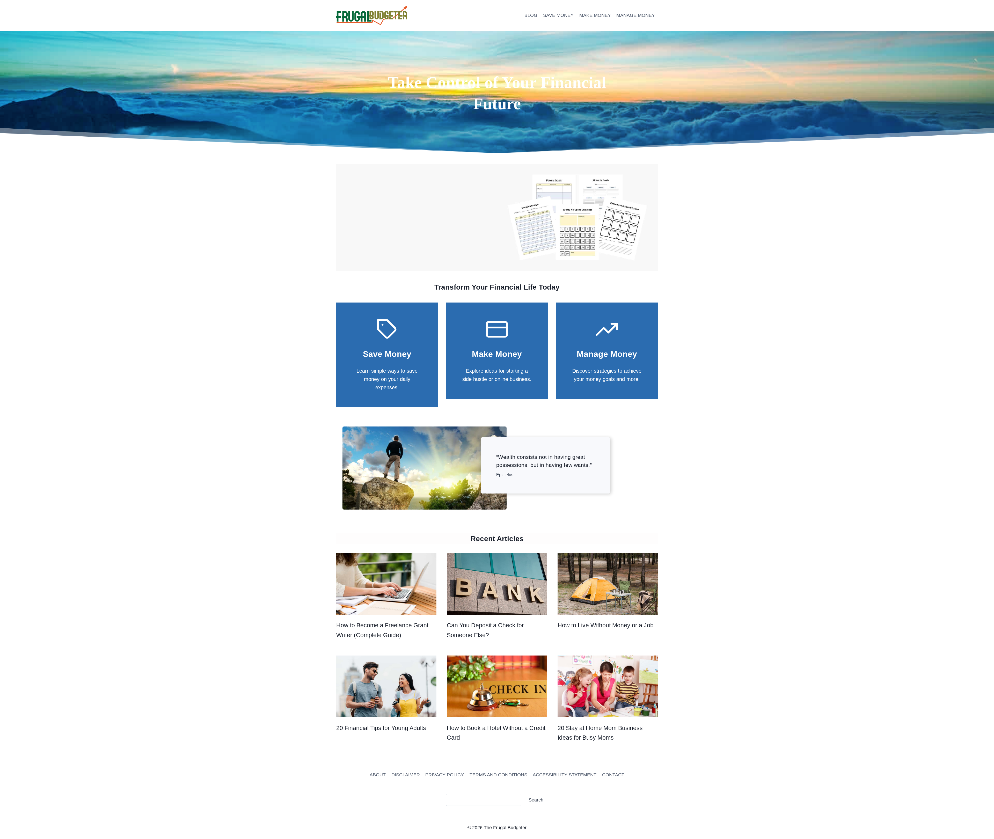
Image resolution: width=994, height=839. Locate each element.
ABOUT (378, 774)
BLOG (530, 15)
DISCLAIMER (405, 774)
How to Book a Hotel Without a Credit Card (496, 733)
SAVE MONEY (558, 15)
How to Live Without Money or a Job (606, 625)
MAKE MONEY (595, 15)
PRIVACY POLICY (444, 774)
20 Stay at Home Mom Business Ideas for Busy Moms (600, 733)
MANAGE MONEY (635, 15)
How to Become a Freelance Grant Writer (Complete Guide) (382, 630)
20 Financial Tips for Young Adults (381, 728)
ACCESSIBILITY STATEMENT (564, 774)
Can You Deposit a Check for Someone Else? (485, 630)
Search (536, 800)
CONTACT (613, 774)
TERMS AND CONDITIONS (498, 774)
